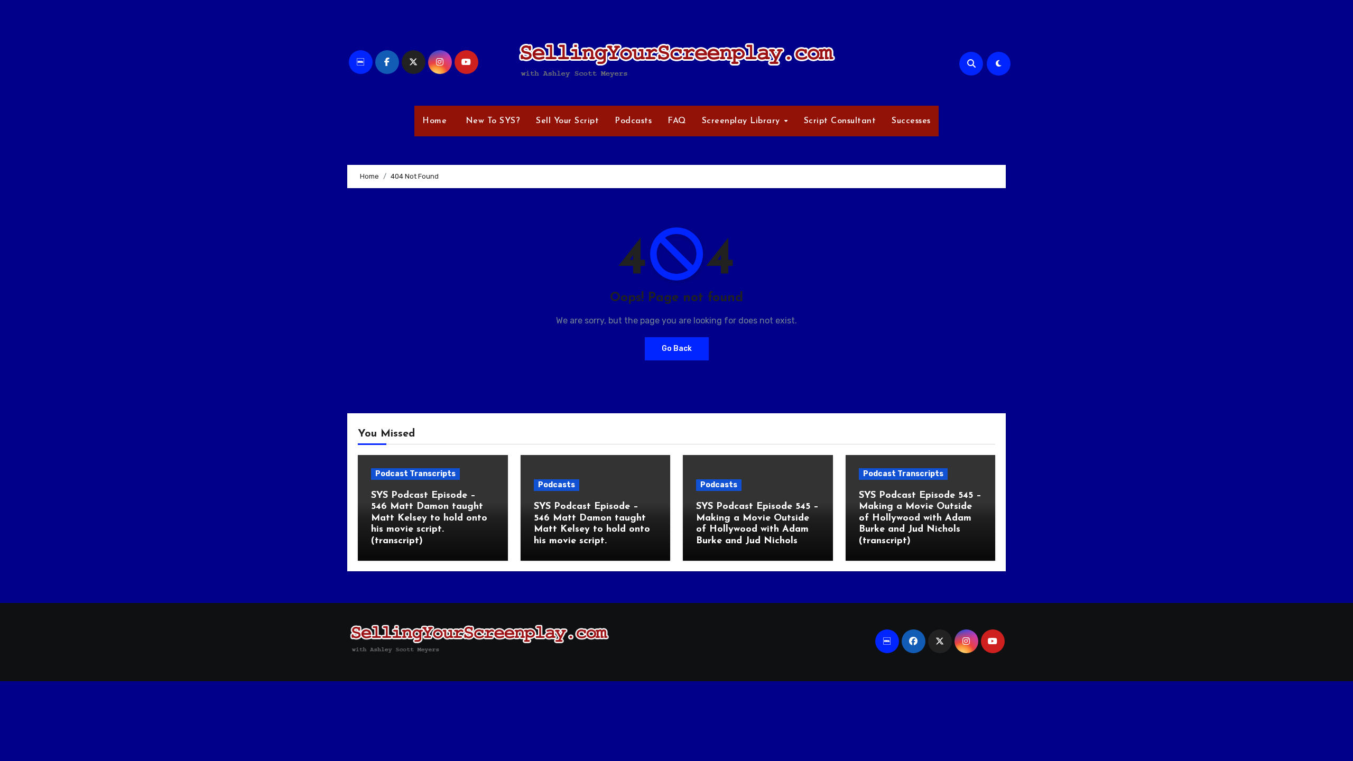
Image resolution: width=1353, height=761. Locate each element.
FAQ (677, 121)
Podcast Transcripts (415, 473)
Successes (911, 121)
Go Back (677, 348)
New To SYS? (491, 121)
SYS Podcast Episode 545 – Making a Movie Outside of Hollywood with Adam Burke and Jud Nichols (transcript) (920, 518)
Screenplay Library (742, 121)
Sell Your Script (567, 121)
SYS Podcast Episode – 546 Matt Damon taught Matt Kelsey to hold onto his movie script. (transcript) (429, 518)
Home (434, 121)
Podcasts (633, 121)
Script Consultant (840, 121)
